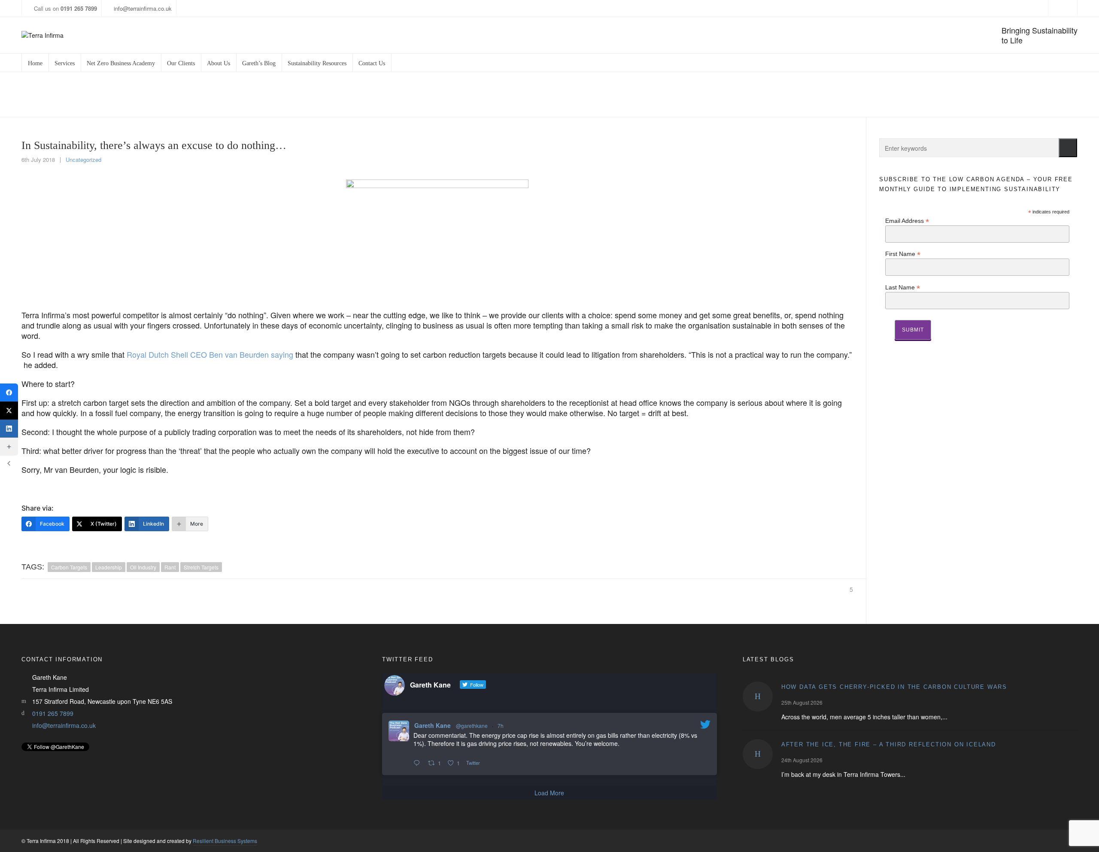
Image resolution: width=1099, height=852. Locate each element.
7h (501, 725)
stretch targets (201, 567)
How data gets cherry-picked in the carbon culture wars (894, 687)
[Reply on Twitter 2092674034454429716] (418, 763)
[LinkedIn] (9, 429)
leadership (108, 567)
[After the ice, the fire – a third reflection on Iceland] (758, 754)
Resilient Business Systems (225, 840)
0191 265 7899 (52, 713)
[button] (1068, 147)
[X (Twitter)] (9, 411)
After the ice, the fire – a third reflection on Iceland (888, 744)
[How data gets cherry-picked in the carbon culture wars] (758, 697)
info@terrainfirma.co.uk (143, 8)
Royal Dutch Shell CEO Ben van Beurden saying (210, 354)
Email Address (907, 220)
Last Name (902, 287)
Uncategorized (83, 159)
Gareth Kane (432, 725)
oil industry (143, 567)
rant (170, 567)
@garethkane (472, 725)
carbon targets (69, 567)
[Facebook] (9, 392)
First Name (902, 253)
